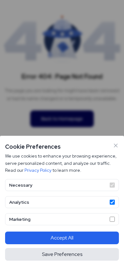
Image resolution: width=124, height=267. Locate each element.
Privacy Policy (38, 170)
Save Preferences (62, 254)
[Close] (116, 145)
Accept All (62, 237)
